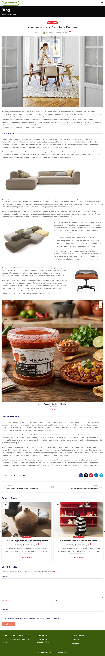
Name (4, 600)
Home (4, 14)
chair (5, 475)
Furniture (26, 537)
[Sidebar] (2, 199)
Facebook (75, 639)
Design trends (78, 537)
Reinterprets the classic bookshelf (78, 540)
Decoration (12, 14)
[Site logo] (10, 3)
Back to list (52, 487)
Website (5, 610)
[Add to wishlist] (100, 303)
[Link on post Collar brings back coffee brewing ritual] (26, 519)
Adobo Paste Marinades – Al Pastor (52, 404)
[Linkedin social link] (96, 475)
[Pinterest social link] (91, 475)
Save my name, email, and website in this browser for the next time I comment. (32, 619)
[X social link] (86, 475)
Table (14, 475)
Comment (6, 576)
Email (56, 600)
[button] (100, 306)
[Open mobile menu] (102, 3)
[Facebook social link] (81, 475)
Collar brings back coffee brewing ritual (26, 540)
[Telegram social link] (101, 475)
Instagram (75, 644)
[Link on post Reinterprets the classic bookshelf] (78, 519)
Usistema (49, 32)
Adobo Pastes (52, 407)
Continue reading (26, 557)
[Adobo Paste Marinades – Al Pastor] (52, 351)
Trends (24, 475)
